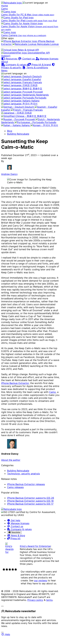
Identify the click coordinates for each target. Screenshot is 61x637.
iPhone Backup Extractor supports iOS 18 (30, 500)
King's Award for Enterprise (35, 546)
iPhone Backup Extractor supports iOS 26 (30, 497)
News (4, 70)
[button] (35, 2)
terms (49, 600)
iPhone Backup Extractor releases (26, 484)
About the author (10, 459)
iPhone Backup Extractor (15, 383)
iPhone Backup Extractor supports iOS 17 (30, 503)
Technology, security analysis (23, 473)
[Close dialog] (2, 632)
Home (4, 5)
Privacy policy (35, 600)
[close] (2, 606)
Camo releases (15, 487)
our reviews (40, 580)
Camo (4, 8)
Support (5, 55)
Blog (9, 130)
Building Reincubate (18, 133)
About (4, 61)
